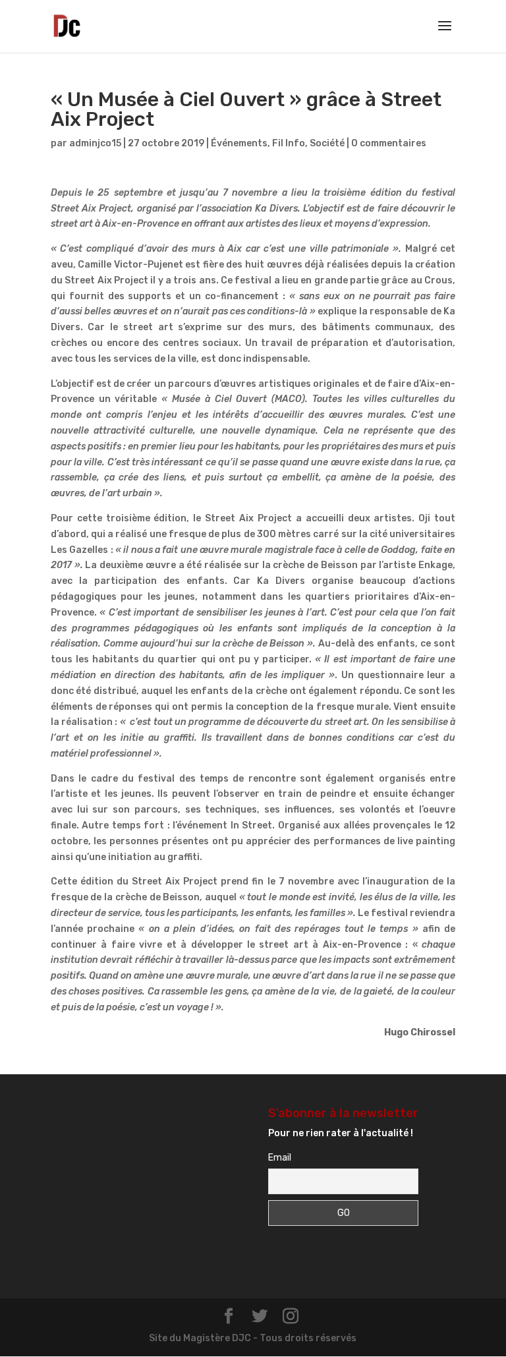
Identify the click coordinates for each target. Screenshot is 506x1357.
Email (279, 1157)
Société (327, 143)
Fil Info (288, 143)
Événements (239, 143)
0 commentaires (388, 143)
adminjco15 (95, 143)
